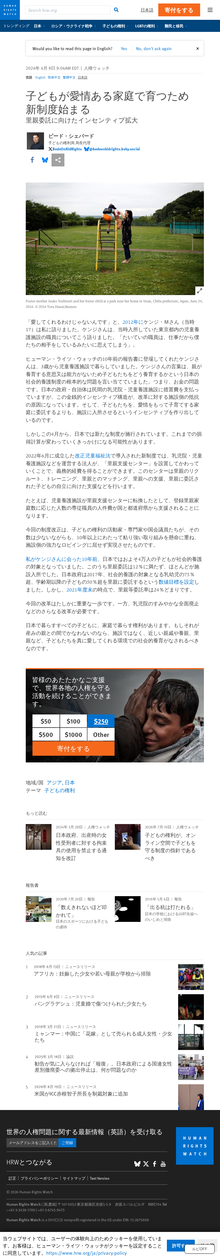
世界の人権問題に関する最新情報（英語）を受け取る (84, 1131)
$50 (46, 720)
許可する (180, 1245)
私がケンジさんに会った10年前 (61, 559)
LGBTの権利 (145, 25)
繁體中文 (69, 77)
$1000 (73, 734)
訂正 (12, 1178)
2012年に (133, 322)
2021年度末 (80, 589)
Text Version (99, 1178)
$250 (101, 720)
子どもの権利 (113, 25)
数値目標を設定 (176, 582)
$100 (73, 720)
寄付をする (179, 10)
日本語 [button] (147, 10)
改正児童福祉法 (93, 455)
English (40, 77)
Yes (124, 48)
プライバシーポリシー (39, 1178)
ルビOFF (199, 1249)
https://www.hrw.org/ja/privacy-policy (86, 1252)
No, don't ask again (154, 48)
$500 (46, 734)
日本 (37, 25)
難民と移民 (174, 25)
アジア (54, 782)
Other (101, 734)
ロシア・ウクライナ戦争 (72, 25)
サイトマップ (74, 1178)
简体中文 (54, 77)
